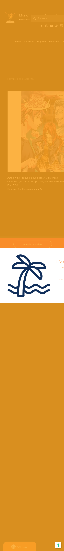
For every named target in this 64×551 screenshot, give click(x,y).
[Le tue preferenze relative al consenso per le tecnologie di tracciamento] (58, 545)
